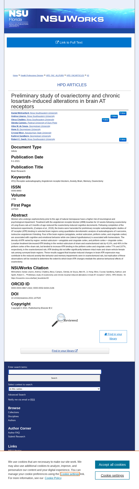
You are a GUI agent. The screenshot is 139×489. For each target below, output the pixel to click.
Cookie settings (70, 474)
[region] (69, 470)
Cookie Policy (53, 478)
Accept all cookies (112, 464)
